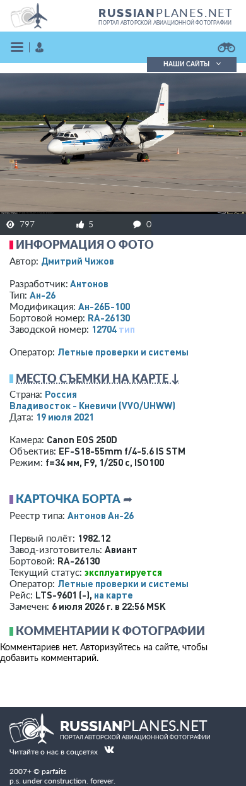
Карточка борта (68, 499)
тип (127, 329)
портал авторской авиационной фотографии (164, 23)
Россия (61, 394)
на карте (113, 594)
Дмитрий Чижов (77, 260)
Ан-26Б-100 (104, 306)
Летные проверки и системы (123, 351)
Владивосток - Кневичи (92, 405)
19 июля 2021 (65, 416)
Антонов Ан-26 (100, 515)
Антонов (89, 283)
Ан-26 (43, 295)
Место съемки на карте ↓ (98, 378)
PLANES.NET (165, 13)
